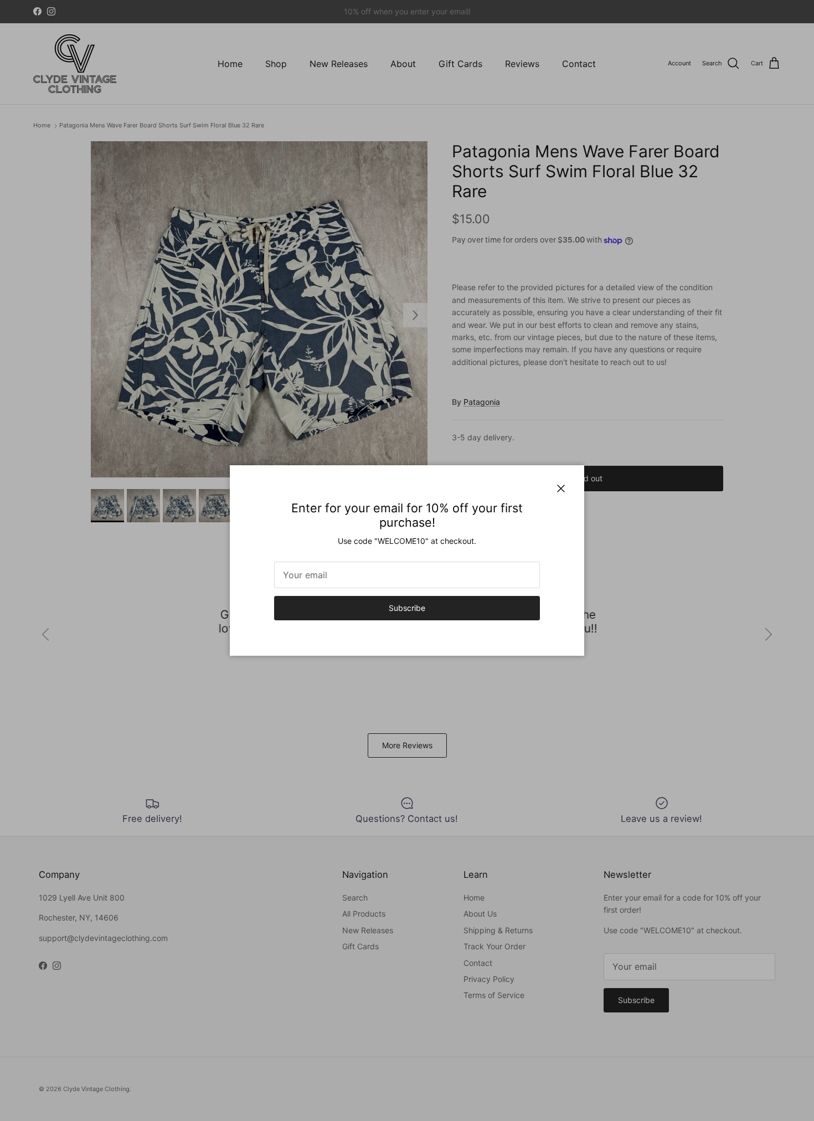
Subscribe (407, 608)
